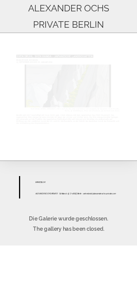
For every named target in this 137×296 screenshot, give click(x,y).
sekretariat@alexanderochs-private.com (99, 193)
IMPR (37, 182)
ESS (40, 182)
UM (43, 182)
